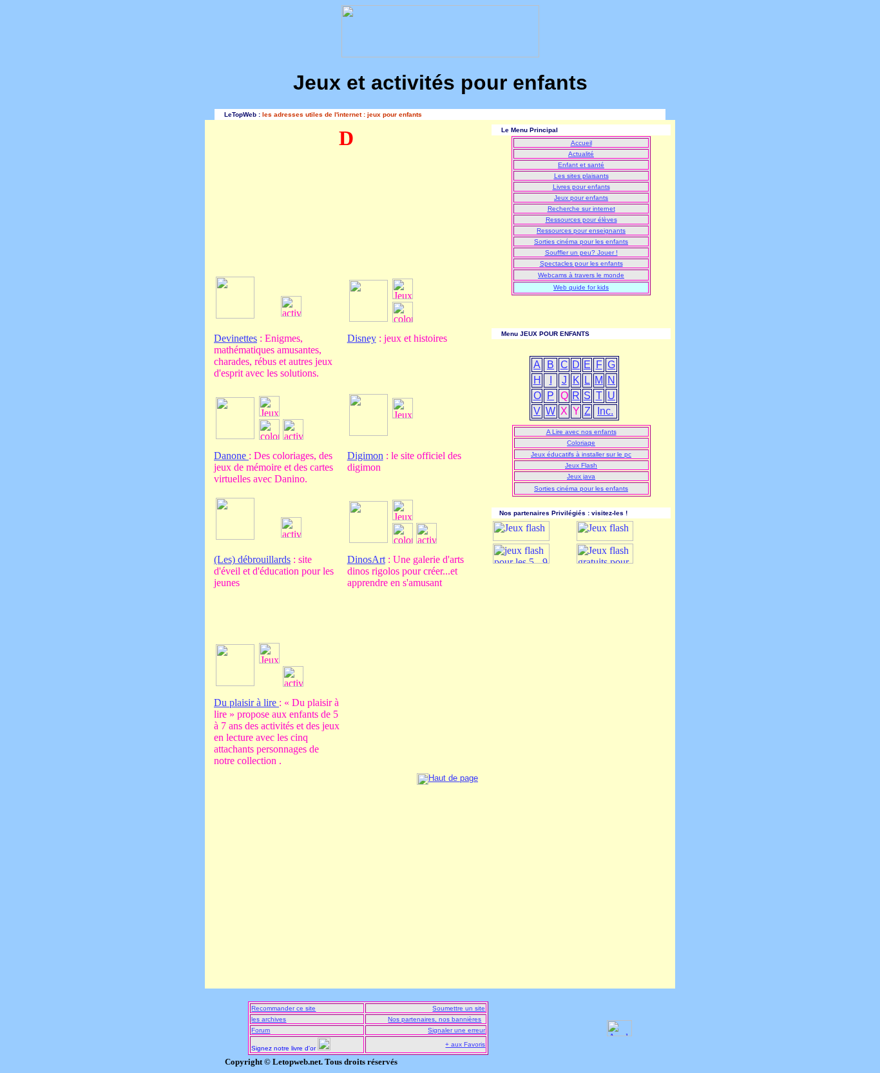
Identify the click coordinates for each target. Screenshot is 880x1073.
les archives (268, 1019)
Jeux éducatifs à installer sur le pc (581, 454)
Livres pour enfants (581, 186)
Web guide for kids (581, 287)
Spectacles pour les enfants (581, 263)
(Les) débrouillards (252, 559)
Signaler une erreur (456, 1030)
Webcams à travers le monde (581, 275)
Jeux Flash (581, 465)
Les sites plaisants (581, 175)
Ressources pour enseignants (581, 230)
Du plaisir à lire (246, 702)
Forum (260, 1030)
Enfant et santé (581, 164)
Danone (231, 455)
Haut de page (453, 778)
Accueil (581, 142)
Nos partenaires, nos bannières (434, 1019)
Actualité (581, 153)
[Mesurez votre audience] (619, 1032)
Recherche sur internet (581, 208)
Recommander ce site (283, 1008)
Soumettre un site (458, 1008)
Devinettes (235, 338)
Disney (361, 338)
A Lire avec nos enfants (581, 431)
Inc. (605, 411)
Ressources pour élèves (581, 219)
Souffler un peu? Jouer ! (581, 252)
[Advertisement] (272, 220)
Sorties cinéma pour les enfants (581, 241)
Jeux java (581, 476)
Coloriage (581, 442)
